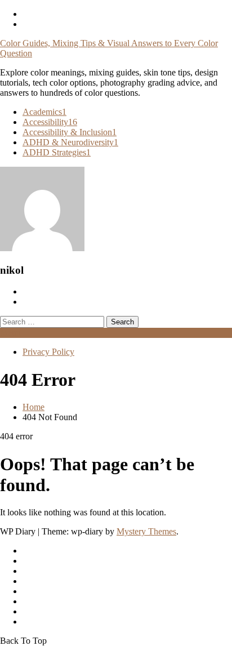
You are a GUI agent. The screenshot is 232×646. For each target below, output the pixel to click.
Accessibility (50, 122)
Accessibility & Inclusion (70, 132)
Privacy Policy (48, 352)
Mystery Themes (146, 531)
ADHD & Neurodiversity (70, 142)
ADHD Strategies (57, 152)
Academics (44, 112)
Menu (10, 332)
